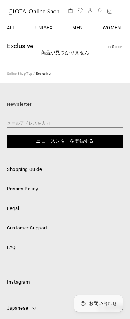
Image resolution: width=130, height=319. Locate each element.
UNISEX (44, 27)
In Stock (115, 46)
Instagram (18, 282)
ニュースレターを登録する (65, 141)
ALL (11, 27)
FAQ (11, 247)
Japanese (17, 308)
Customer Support (27, 227)
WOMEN (112, 27)
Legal (13, 208)
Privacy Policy (22, 188)
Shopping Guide (24, 169)
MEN (77, 27)
